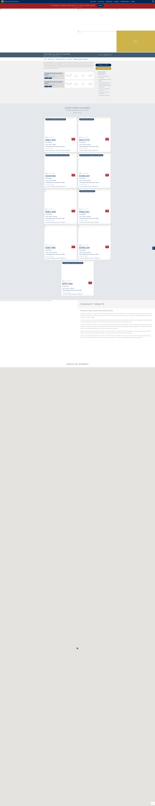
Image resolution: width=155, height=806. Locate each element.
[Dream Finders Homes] (10, 1)
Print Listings (78, 112)
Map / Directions (58, 56)
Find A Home (93, 1)
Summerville (69, 59)
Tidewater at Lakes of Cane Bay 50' (53, 74)
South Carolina (51, 59)
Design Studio (109, 1)
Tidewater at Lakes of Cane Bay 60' (53, 82)
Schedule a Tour (102, 65)
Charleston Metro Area (60, 59)
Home (45, 59)
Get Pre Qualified (125, 1)
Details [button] (100, 5)
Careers (133, 1)
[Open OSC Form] (153, 248)
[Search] (153, 1)
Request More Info (102, 68)
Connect (117, 1)
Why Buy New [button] (101, 1)
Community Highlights (102, 73)
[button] (77, 648)
